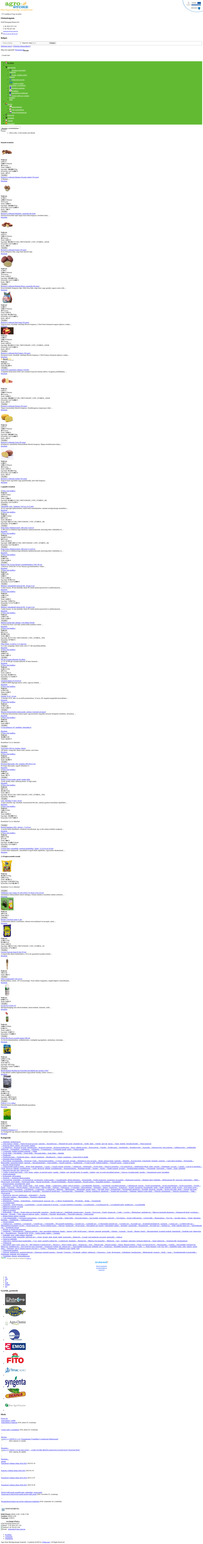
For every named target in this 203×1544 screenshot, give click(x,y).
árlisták (3, 1461)
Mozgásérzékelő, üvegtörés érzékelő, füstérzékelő (162, 1231)
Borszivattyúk (92, 1147)
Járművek (5, 1178)
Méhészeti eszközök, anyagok (12, 1207)
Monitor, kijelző (138, 1231)
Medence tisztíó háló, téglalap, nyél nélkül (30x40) (18, 623)
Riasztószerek (142, 1226)
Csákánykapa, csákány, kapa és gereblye (65, 1186)
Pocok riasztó (78, 1226)
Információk (11, 68)
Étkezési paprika (109, 1245)
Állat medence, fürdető (9, 1144)
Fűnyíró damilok (21, 1187)
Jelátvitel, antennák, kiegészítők (97, 1231)
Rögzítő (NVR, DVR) (24, 1233)
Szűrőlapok (34, 1149)
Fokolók (102, 1147)
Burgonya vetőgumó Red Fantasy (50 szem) (15, 353)
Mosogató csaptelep (8, 1197)
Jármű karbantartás (8, 1174)
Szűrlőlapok (24, 1149)
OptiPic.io (28, 1258)
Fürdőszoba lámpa (22, 1157)
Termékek (15, 91)
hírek (11, 100)
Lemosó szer (172, 1224)
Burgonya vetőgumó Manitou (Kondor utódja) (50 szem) (20, 177)
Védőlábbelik (12, 1220)
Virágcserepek (88, 1214)
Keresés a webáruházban (10, 128)
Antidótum (16, 1224)
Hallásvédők (67, 1218)
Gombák (170, 1245)
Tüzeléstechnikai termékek (135, 1168)
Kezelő (128, 1231)
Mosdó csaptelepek (36, 1157)
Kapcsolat (10, 115)
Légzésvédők (146, 1218)
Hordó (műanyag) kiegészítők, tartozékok (33, 1212)
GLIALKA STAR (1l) (8, 1006)
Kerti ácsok (95, 1212)
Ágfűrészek (6, 1186)
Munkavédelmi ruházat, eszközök (13, 1216)
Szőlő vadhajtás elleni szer (179, 1226)
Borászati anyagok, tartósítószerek (24, 1147)
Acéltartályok (6, 1147)
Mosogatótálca (22, 1197)
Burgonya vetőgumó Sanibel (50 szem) (14, 479)
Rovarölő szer (153, 1226)
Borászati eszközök (44, 1147)
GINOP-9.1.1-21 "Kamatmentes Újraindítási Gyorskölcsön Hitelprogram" (34, 1439)
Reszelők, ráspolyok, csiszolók (151, 1189)
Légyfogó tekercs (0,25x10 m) (11, 681)
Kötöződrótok (24, 1201)
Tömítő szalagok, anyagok (115, 1168)
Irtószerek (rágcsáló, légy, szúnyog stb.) (15, 1170)
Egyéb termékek (42, 1218)
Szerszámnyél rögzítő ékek (50, 1191)
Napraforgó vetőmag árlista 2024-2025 (14, 1463)
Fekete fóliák (27, 1153)
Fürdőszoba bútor (8, 1157)
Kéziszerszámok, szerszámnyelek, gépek (15, 1184)
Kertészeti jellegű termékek (20, 1178)
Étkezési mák (97, 1245)
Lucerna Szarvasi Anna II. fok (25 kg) (13, 952)
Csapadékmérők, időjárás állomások (67, 1180)
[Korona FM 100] (15, 1316)
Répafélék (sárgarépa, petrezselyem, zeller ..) (128, 1247)
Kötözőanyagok (7, 1199)
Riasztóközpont (10, 1233)
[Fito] (15, 1363)
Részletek (4, 181)
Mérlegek (59, 1189)
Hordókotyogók (134, 1147)
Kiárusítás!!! (32, 1195)
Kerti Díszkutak (16, 1205)
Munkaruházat (158, 1218)
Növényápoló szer (31, 1226)
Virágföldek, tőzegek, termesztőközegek (15, 1256)
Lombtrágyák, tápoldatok (66, 1241)
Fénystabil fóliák (39, 1153)
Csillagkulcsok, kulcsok (134, 1186)
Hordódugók (122, 1147)
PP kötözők (78, 1201)
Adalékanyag (6, 1224)
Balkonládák (6, 1212)
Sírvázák (11, 1214)
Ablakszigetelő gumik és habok (12, 1166)
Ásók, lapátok (38, 1186)
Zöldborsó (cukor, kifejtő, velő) (68, 1248)
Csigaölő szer (37, 1224)
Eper (89, 1245)
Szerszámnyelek (66, 1191)
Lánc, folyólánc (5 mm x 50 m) (11, 801)
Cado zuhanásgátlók (8, 1218)
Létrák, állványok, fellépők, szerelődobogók (46, 1168)
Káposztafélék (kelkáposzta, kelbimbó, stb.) (86, 1247)
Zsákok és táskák (128, 1163)
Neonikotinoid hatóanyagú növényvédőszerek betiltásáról (20, 1501)
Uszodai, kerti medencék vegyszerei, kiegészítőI (97, 1237)
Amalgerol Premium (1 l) (9, 1130)
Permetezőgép (114, 1189)
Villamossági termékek (9, 1250)
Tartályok (43, 1214)
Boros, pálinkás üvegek (78, 1147)
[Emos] (15, 1351)
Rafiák (86, 1201)
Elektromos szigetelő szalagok (44, 1252)
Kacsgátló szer (135, 1224)
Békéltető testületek (18, 88)
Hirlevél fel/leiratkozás (19, 112)
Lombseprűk (39, 1189)
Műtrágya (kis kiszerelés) (95, 1241)
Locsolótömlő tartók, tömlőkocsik (120, 1205)
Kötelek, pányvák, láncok (103, 1144)
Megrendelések (17, 107)
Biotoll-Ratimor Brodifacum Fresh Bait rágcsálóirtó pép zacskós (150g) (24, 1070)
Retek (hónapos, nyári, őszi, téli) (155, 1247)
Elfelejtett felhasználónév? (22, 46)
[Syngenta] (15, 1387)
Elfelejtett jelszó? (6, 46)
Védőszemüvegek (25, 1220)
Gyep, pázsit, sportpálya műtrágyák (44, 1241)
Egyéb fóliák (6, 1153)
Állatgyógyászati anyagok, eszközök (31, 1144)
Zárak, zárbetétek (178, 1168)
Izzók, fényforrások (112, 1252)
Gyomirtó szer (123, 1224)
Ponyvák (168, 1218)
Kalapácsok (122, 1187)
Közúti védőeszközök (133, 1218)
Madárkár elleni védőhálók (150, 1180)
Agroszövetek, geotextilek (10, 1180)
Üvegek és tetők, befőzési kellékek (95, 1163)
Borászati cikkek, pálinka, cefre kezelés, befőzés (18, 1146)
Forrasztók (9, 1187)
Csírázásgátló (48, 1224)
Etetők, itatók (87, 1144)
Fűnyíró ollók (45, 1187)
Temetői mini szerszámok (117, 1191)
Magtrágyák (81, 1241)
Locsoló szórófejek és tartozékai (70, 1205)
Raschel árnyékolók (41, 1182)
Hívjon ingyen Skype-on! (10, 34)
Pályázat (4, 1437)
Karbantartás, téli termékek (11, 1176)
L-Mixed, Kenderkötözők (63, 1201)
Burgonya (55, 1245)
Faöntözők (5, 1205)
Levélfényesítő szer (185, 1224)
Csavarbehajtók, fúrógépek (90, 1186)
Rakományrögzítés (83, 1168)
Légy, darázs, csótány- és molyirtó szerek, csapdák (40, 1172)
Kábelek (113, 1231)
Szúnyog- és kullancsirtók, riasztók (132, 1172)
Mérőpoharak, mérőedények (140, 1212)
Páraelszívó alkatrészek (37, 1197)
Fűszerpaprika (161, 1245)
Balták (47, 1186)
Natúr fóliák (51, 1153)
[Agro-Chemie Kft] (15, 1328)
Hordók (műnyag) (55, 1212)
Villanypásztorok (144, 1144)
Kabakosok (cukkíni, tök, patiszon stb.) (57, 1247)
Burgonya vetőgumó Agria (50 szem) (13, 442)
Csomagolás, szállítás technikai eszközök (15, 1151)
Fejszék (195, 1186)
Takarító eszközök (64, 1163)
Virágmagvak (51, 1248)
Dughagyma (81, 1245)
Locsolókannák (88, 1205)
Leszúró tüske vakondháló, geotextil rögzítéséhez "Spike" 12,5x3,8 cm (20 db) (27, 848)
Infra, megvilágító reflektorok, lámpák (51, 1231)
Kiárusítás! (11, 123)
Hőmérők (125, 1161)
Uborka (41, 1248)
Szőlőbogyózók (178, 1147)
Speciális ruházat (179, 1218)
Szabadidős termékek (102, 1182)
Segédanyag (164, 1226)
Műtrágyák (109, 1241)
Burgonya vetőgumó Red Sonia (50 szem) (15, 322)
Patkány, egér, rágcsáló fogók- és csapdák (73, 1172)
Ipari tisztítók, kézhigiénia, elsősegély (100, 1218)
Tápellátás (55, 1233)
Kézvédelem (119, 1218)
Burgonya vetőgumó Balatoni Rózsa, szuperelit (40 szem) (20, 286)
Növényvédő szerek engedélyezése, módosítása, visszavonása (21, 1492)
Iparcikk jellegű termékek (10, 1165)
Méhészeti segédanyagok (10, 1208)
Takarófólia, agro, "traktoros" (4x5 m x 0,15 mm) (17, 506)
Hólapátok (96, 1187)
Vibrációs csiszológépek (161, 1191)
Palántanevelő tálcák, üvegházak (186, 1212)
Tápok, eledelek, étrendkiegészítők (125, 1144)
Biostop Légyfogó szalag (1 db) (11, 919)
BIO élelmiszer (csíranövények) (39, 1245)
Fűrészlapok (64, 1187)
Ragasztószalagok (69, 1168)
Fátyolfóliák (17, 1153)
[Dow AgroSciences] (15, 1410)
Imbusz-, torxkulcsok (109, 1187)
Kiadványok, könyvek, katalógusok (14, 1195)
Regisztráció (19, 50)
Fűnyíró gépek (33, 1187)
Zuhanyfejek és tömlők (79, 1157)
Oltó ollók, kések (102, 1189)
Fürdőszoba (6, 1155)
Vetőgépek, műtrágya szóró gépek (139, 1191)
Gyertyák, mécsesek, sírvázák (64, 1161)
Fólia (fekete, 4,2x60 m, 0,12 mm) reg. (14, 644)
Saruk (168, 1252)
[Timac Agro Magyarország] (15, 1375)
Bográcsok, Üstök (29, 1161)
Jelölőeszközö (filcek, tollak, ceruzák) (145, 1166)
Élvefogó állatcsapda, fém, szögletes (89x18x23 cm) (18, 764)
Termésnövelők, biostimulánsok (175, 1241)
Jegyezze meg (27, 43)
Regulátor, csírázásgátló (128, 1226)
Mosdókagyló (49, 1157)
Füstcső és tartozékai (110, 1166)
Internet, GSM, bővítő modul (75, 1231)
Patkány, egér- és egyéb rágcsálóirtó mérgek (103, 1172)
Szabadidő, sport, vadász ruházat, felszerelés (16, 1235)
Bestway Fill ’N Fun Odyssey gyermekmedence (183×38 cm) (21, 564)
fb (5, 1281)
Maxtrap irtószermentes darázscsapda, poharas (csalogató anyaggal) (23, 712)
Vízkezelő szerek (114, 1163)
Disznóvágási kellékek (45, 1161)
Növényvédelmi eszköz (47, 1226)
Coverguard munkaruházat (26, 1218)
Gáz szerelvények (125, 1166)
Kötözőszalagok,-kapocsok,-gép (42, 1201)
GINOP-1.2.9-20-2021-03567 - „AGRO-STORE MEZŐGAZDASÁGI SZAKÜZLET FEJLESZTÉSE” (44, 1450)
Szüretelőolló (78, 1191)
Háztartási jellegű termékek (11, 1159)
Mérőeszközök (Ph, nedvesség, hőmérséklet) (176, 1180)
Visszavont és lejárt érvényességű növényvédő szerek (19, 1494)
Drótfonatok (86, 1166)
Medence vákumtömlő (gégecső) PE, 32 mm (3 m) (18, 607)
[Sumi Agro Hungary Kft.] (15, 1340)
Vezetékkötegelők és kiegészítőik (183, 1252)
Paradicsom (107, 1247)
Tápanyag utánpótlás (9, 1239)
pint (6, 1279)
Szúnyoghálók (51, 1163)
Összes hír (4, 1418)
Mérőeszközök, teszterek (150, 1252)
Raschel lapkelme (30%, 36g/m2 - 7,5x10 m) (16, 827)
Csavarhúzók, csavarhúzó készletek (112, 1186)
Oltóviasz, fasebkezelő (64, 1226)
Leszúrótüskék (29, 1205)
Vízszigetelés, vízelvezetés (154, 1168)
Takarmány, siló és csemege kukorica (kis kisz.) (21, 1248)
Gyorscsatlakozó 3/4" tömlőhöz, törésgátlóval (16, 727)
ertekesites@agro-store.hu (10, 31)
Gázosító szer (78, 1224)
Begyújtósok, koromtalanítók (11, 1161)
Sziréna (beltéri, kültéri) (42, 1233)
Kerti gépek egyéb (189, 1187)
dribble (7, 1285)
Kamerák (121, 1231)
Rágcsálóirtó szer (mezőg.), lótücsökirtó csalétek (101, 1226)
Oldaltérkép (9, 1538)
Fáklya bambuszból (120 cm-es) (11, 979)
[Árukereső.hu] (101, 1263)
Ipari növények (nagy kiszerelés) (31, 1247)
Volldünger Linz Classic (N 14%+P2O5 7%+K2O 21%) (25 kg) (22, 893)
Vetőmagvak (6, 1243)
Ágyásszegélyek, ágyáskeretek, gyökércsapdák (37, 1180)
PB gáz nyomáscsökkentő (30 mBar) (13, 659)
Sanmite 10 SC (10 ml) (8, 696)
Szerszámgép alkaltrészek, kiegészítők (26, 1191)
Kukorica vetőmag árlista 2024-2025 (13, 1470)
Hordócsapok (111, 1147)
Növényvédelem (7, 1222)
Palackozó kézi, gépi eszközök (161, 1147)
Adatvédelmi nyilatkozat (9, 1422)
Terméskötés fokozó (11, 1227)
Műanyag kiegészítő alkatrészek (162, 1212)
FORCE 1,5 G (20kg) (8, 1103)
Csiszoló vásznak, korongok (60, 1166)
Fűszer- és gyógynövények (145, 1245)
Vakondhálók (115, 1182)
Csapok (46, 1166)
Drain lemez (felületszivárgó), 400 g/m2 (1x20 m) (17, 528)
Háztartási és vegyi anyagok (85, 1161)
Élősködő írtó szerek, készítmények (69, 1144)
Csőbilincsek (76, 1166)
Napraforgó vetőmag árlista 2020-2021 (14, 1485)
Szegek (101, 1168)
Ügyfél (9, 104)
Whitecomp (46, 1542)
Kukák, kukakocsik (107, 1212)
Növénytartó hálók (27, 1182)
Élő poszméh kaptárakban (63, 1224)
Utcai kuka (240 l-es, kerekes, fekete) (13, 748)
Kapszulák (145, 1147)
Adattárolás (5, 1231)
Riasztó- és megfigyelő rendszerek (13, 1229)
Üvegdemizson (45, 1149)
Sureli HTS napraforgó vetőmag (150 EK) (15, 370)
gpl (6, 1286)
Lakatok (180, 1166)
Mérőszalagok (69, 1189)
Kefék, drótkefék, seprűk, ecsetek (170, 1187)
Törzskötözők (95, 1201)
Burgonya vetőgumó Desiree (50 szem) (14, 406)
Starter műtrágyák (157, 1241)
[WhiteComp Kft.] (15, 1304)
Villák (192, 1191)
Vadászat (118, 1237)
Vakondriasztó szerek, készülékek (157, 1172)
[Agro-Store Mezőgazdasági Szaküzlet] (17, 10)
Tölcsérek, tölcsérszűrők (56, 1214)
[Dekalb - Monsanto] (15, 1398)
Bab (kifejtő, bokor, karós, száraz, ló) (14, 1245)
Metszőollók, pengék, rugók (85, 1189)
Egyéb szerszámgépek (151, 1186)
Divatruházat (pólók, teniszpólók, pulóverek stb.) (18, 1237)
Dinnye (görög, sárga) (68, 1245)
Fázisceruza (100, 1252)
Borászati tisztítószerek (60, 1147)
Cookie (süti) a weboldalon (10, 1430)
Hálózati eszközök (30, 1231)
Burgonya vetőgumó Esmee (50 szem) (13, 250)
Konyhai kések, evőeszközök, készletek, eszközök (147, 1161)
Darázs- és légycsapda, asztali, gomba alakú (15, 779)
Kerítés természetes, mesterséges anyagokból (107, 1180)
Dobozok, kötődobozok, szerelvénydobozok (17, 1252)
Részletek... (5, 1448)
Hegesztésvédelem (80, 1218)
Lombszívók (49, 1189)
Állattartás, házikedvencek (11, 1142)
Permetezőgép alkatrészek (130, 1189)
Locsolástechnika (7, 1203)
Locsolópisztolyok (101, 1205)
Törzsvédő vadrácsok (74, 1214)
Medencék (75, 1237)
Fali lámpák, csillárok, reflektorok (83, 1252)
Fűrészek (55, 1187)
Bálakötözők (6, 1201)
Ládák (118, 1212)
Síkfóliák (60, 1153)
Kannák (87, 1212)
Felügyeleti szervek (18, 80)
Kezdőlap (10, 63)
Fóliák (34, 1151)
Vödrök (168, 1168)
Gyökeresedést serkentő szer (106, 1224)
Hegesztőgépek (85, 1187)
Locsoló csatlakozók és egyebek (46, 1205)
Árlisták (10, 121)
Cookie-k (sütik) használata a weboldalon (17, 84)
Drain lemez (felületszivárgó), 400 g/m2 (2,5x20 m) (18, 549)
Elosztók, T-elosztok (63, 1252)
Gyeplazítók (74, 1187)
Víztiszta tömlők (77, 1149)
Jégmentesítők (85, 1180)
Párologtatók (187, 1161)
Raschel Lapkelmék (73, 1182)
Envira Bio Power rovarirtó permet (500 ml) (15, 1038)
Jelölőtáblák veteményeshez (72, 1212)
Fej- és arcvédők (55, 1218)
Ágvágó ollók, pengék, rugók (21, 1186)
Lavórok (126, 1212)
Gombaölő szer (90, 1224)
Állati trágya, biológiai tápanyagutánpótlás (16, 1241)
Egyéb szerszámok (184, 1186)
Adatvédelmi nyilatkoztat (19, 93)
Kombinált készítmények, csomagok (154, 1224)
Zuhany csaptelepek (63, 1157)
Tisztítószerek (76, 1163)
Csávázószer (26, 1224)
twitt (6, 1283)
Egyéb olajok (96, 1166)
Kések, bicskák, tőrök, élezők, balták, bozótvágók (53, 1237)
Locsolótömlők (139, 1205)
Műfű (195, 1180)
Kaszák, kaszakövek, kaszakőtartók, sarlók (142, 1187)
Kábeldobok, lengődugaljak (130, 1252)
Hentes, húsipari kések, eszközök (108, 1161)
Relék (162, 1252)
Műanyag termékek (8, 1210)
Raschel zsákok (87, 1182)
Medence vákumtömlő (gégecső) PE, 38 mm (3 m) (18, 586)
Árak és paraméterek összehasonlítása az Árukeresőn (101, 1268)
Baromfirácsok (51, 1144)
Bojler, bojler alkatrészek (33, 1166)
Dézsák (15, 1212)
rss (6, 1277)
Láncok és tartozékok (192, 1166)
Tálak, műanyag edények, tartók (27, 1214)
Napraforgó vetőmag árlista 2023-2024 (14, 1478)
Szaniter (94, 1168)
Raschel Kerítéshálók (57, 1182)
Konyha (41, 1195)
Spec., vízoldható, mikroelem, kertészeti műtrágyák (132, 1241)
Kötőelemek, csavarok (167, 1166)
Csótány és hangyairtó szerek (11, 1172)
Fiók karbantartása (18, 110)
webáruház (8, 1537)
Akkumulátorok (16, 1231)
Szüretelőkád (13, 1149)
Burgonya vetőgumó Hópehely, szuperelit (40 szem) (18, 213)
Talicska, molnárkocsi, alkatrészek (96, 1191)
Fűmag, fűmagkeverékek (125, 1245)
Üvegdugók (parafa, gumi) (61, 1149)
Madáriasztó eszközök (131, 1180)
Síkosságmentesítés (37, 1163)
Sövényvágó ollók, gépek (172, 1189)
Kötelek (15, 1201)
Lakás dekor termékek (173, 1161)
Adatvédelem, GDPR (8, 1421)
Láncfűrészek (28, 1189)
